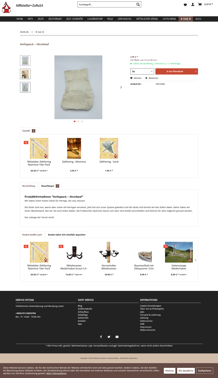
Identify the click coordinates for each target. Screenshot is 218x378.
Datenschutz (146, 320)
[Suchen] (138, 4)
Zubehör (28, 131)
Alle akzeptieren (186, 370)
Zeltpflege (83, 314)
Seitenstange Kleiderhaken (178, 267)
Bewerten (153, 78)
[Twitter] (109, 337)
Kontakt (82, 320)
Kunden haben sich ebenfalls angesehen (66, 234)
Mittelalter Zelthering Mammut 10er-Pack (39, 163)
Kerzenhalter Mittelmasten (108, 267)
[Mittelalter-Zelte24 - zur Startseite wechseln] (8, 7)
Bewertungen (49, 186)
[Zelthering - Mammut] (74, 148)
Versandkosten (100, 345)
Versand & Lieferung (150, 314)
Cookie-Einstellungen (150, 305)
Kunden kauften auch (32, 234)
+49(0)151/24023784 (26, 313)
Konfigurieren (204, 370)
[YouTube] (117, 337)
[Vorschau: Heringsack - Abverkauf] (25, 60)
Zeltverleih (83, 317)
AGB (142, 323)
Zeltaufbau (83, 311)
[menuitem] (109, 4)
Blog (80, 305)
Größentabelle (85, 308)
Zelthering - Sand (109, 161)
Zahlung (144, 317)
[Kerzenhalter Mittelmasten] (109, 252)
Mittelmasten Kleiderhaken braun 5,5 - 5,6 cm (74, 267)
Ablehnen (169, 370)
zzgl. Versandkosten (148, 60)
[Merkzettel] (185, 4)
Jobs (142, 311)
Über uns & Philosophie (152, 308)
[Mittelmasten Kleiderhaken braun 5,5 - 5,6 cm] (74, 252)
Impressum (145, 327)
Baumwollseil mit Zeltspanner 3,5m (144, 267)
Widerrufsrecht (147, 330)
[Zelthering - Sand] (109, 148)
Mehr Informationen (56, 373)
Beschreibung (28, 186)
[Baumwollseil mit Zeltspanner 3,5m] (144, 252)
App (80, 323)
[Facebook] (101, 337)
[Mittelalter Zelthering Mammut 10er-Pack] (39, 148)
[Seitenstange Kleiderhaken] (178, 252)
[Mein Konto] (192, 4)
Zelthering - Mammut (74, 161)
